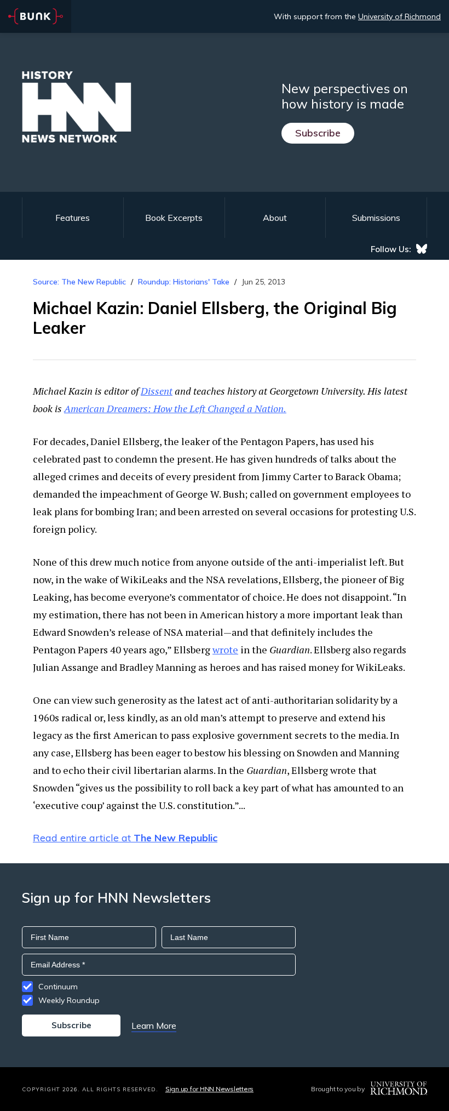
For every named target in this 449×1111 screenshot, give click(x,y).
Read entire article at (125, 837)
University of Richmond (399, 16)
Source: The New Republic (79, 282)
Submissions (376, 217)
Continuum (58, 987)
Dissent (156, 390)
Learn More (153, 1025)
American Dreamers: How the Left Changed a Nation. (175, 408)
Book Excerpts (174, 217)
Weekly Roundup (69, 1000)
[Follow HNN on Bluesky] (421, 248)
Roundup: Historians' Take (183, 282)
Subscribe (318, 133)
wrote (225, 649)
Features (72, 217)
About (275, 217)
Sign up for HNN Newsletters (209, 1089)
